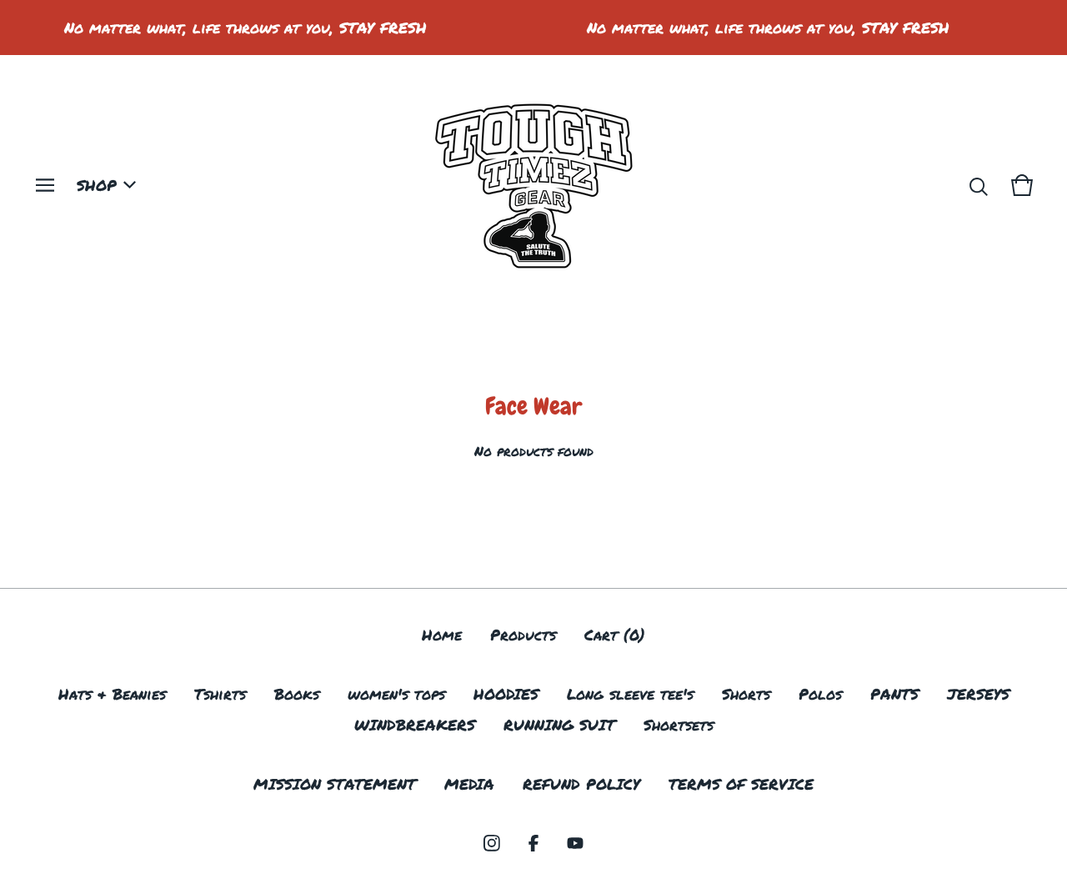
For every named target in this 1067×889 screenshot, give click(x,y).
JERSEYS (978, 694)
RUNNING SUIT (559, 725)
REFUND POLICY (581, 784)
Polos (820, 694)
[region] (533, 27)
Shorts (746, 694)
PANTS (894, 694)
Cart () (614, 634)
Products (523, 634)
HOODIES (506, 694)
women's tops (396, 694)
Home (442, 634)
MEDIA (469, 784)
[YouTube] (575, 843)
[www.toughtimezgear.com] (533, 185)
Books (296, 694)
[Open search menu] (979, 185)
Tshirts (220, 694)
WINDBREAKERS (414, 725)
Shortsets (679, 725)
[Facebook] (533, 843)
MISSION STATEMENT (334, 784)
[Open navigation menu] (45, 185)
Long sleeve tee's (630, 694)
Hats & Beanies (112, 694)
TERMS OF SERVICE (741, 784)
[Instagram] (491, 843)
